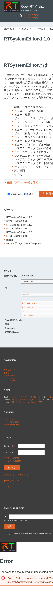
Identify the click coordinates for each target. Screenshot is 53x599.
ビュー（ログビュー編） (28, 140)
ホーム (8, 28)
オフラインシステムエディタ (31, 167)
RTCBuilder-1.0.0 (16, 235)
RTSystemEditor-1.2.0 (19, 217)
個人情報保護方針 (11, 424)
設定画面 (19, 170)
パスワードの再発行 (12, 461)
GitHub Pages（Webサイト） (16, 475)
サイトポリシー (10, 419)
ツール (40, 28)
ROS (7, 324)
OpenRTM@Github (13, 320)
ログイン (7, 486)
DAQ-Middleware (12, 332)
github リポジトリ (11, 481)
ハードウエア (9, 381)
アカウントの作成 (11, 458)
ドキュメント (24, 28)
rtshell (9, 239)
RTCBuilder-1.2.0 (16, 221)
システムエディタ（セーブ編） (32, 155)
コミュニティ (9, 375)
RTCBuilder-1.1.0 (16, 228)
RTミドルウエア (28, 307)
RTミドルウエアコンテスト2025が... (27, 400)
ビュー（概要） (23, 114)
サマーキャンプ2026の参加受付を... (26, 397)
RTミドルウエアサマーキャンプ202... (27, 402)
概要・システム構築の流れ (30, 107)
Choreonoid (10, 328)
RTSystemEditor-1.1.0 (19, 224)
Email (6, 517)
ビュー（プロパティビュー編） (32, 144)
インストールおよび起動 (28, 110)
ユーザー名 (9, 446)
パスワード (9, 452)
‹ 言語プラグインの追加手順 (21, 182)
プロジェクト (9, 378)
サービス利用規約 (11, 422)
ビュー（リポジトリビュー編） (32, 122)
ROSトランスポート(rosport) (23, 243)
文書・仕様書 (27, 315)
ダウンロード (9, 370)
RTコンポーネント (29, 303)
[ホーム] (12, 6)
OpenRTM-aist (32, 6)
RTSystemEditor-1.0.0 (19, 232)
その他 (18, 174)
